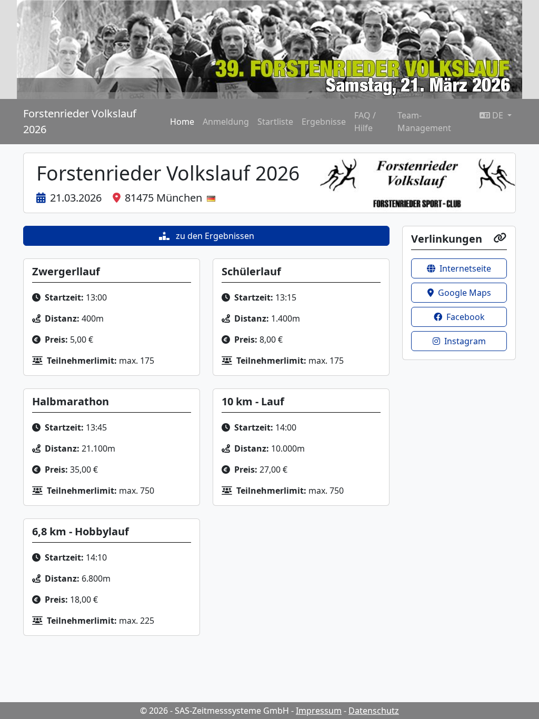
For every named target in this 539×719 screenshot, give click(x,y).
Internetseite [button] (465, 268)
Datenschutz (373, 710)
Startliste (275, 121)
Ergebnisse (324, 121)
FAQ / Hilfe (365, 121)
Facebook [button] (465, 317)
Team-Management (424, 121)
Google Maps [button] (464, 292)
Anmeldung (226, 121)
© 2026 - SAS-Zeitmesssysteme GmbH (214, 710)
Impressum (319, 710)
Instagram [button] (465, 341)
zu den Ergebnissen (214, 236)
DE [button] (497, 115)
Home (182, 121)
